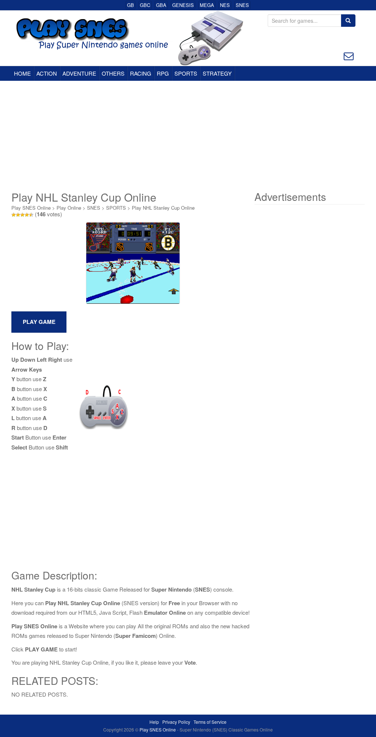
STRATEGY (217, 73)
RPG (163, 73)
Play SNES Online (31, 207)
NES (225, 4)
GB (130, 4)
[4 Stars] (27, 215)
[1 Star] (13, 215)
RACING (140, 73)
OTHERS (113, 73)
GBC (145, 4)
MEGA (207, 4)
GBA (161, 4)
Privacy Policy (176, 722)
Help (154, 722)
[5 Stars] (31, 215)
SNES (242, 4)
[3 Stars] (22, 215)
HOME (22, 73)
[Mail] (349, 55)
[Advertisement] (188, 135)
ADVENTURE (79, 73)
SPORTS (185, 73)
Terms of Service (210, 722)
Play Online (69, 207)
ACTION (46, 73)
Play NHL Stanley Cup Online (163, 207)
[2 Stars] (18, 215)
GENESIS (183, 4)
